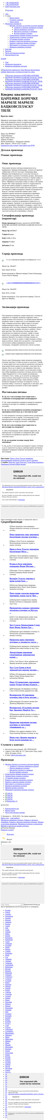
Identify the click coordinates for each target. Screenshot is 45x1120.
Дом (6, 14)
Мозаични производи (13, 24)
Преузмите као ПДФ (27, 145)
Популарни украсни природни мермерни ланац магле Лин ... (24, 594)
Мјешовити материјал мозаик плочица (19, 790)
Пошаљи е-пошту (7, 830)
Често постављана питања (15, 53)
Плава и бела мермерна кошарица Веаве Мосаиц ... (22, 565)
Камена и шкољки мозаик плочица (23, 43)
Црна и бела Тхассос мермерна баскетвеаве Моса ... (24, 550)
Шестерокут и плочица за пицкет (22, 45)
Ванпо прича (14, 18)
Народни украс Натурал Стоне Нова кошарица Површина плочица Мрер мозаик (22, 463)
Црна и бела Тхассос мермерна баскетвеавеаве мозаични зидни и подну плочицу (19, 459)
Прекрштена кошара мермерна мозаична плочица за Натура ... (24, 610)
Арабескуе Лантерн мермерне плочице (28, 28)
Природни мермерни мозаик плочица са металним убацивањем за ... (23, 724)
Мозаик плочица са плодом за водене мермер (26, 26)
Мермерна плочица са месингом (30, 824)
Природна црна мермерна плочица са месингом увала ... (24, 641)
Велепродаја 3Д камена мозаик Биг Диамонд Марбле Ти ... (24, 709)
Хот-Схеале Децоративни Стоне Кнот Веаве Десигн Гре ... (25, 626)
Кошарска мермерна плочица (20, 47)
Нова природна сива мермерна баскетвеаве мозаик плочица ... (24, 535)
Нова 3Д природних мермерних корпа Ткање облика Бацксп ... (25, 683)
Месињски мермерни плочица (12, 820)
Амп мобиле (15, 818)
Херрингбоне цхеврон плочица (21, 37)
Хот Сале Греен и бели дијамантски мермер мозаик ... (24, 668)
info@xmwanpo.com (12, 6)
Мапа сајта (5, 818)
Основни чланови (16, 20)
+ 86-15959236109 (12, 3)
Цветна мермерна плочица (24, 29)
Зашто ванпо (14, 22)
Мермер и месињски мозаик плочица (15, 826)
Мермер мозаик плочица (14, 788)
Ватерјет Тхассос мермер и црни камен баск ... (22, 579)
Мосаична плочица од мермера (25, 31)
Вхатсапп (10, 834)
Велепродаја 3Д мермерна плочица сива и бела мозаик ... (24, 696)
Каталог (8, 51)
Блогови (8, 49)
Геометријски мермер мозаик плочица (24, 35)
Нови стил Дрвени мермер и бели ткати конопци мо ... (23, 738)
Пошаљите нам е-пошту (10, 145)
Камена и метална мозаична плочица (23, 41)
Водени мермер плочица (23, 33)
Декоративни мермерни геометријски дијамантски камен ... (22, 654)
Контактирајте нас (12, 55)
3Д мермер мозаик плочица (20, 39)
